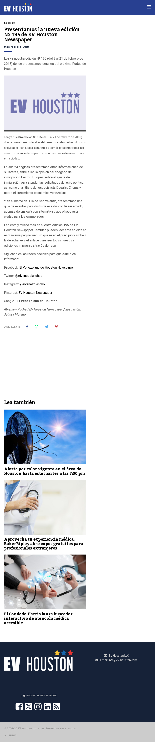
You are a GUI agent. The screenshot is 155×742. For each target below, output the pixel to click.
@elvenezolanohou (28, 276)
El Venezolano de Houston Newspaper (46, 267)
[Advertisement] (45, 367)
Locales (9, 22)
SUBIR (12, 735)
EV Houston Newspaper (35, 293)
